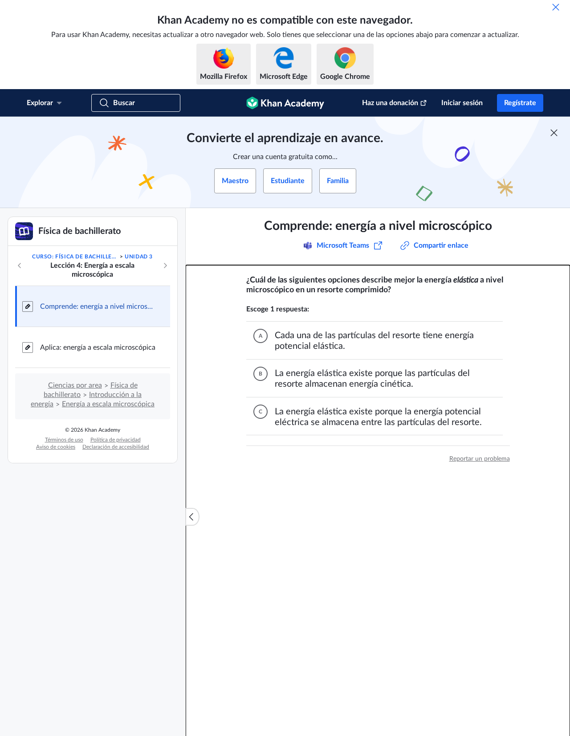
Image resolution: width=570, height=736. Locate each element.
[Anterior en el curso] (19, 265)
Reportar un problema (479, 459)
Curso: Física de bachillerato (75, 256)
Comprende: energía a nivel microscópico (98, 306)
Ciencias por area (75, 385)
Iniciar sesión (462, 102)
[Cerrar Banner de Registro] (554, 133)
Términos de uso (64, 439)
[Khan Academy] (285, 103)
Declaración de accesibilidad (115, 447)
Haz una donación (390, 102)
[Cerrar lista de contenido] (192, 517)
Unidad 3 (139, 256)
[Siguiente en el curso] (165, 265)
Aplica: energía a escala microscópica (97, 347)
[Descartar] (556, 7)
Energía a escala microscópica (108, 404)
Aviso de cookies (55, 447)
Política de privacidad (115, 439)
